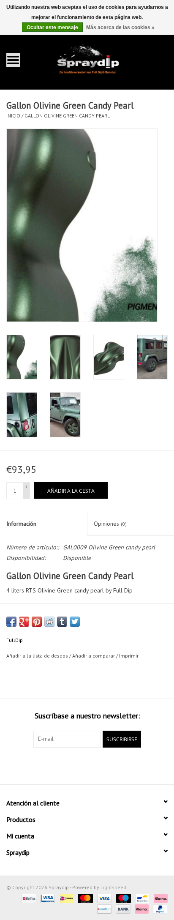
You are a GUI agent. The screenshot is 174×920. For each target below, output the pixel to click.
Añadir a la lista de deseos (37, 655)
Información (21, 523)
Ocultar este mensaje (52, 27)
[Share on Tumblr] (62, 622)
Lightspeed (113, 887)
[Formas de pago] (28, 898)
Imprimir (129, 655)
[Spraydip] (100, 59)
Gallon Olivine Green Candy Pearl (67, 115)
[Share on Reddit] (49, 622)
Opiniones (110, 523)
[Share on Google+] (24, 622)
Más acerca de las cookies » (120, 27)
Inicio (13, 115)
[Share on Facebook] (11, 622)
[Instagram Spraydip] (94, 765)
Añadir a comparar (94, 655)
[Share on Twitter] (75, 622)
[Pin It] (37, 622)
